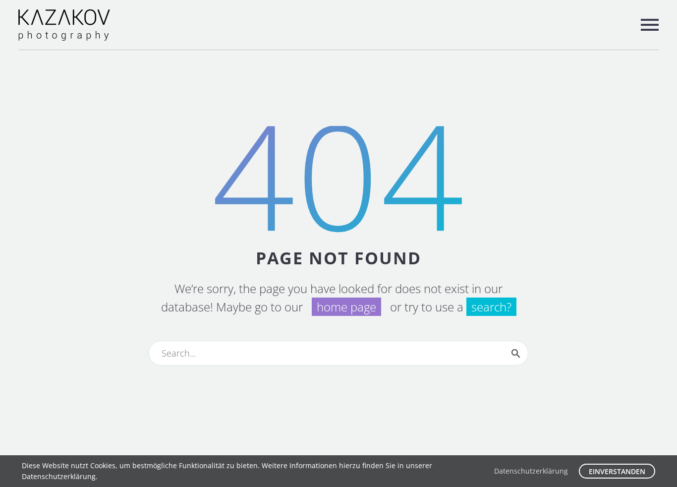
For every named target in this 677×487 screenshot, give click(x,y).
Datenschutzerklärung (531, 471)
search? (491, 307)
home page (346, 307)
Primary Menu (650, 24)
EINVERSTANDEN (617, 471)
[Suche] (516, 353)
